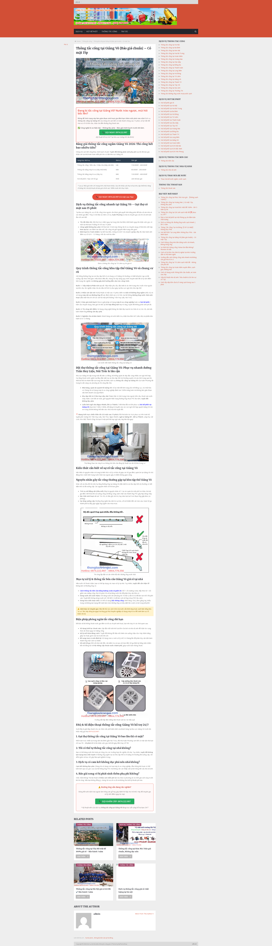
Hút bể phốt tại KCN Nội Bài (171, 146)
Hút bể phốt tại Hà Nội (169, 105)
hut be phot (89, 938)
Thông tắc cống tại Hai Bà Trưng (172, 53)
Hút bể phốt (92, 31)
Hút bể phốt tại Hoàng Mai (170, 128)
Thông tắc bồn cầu (167, 161)
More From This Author (143, 914)
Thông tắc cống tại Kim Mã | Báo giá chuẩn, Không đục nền (134, 850)
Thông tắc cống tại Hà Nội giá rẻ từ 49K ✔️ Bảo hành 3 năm (93, 890)
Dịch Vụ (79, 31)
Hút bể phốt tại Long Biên (170, 137)
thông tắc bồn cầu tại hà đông (103, 938)
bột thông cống (118, 600)
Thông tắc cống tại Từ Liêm (171, 76)
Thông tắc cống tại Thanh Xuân (172, 68)
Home (79, 41)
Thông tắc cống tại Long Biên (171, 70)
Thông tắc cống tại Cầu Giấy (171, 62)
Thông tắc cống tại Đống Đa (171, 65)
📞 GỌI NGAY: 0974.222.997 (114, 132)
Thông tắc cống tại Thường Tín (172, 91)
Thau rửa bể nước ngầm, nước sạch (173, 179)
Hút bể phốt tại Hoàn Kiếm (170, 143)
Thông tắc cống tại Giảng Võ (171, 79)
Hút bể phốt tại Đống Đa (169, 131)
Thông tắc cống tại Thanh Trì (171, 82)
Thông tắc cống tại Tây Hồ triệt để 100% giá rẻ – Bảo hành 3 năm (91, 850)
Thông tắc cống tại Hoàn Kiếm (172, 56)
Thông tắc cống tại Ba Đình (170, 47)
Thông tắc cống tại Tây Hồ (170, 85)
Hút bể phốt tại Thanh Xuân (171, 120)
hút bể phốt (144, 302)
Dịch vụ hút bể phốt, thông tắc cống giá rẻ (99, 944)
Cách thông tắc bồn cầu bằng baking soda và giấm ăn (101, 591)
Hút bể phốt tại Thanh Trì (170, 134)
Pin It (66, 44)
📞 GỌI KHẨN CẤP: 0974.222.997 (115, 801)
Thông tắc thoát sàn (168, 188)
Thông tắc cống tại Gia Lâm (170, 88)
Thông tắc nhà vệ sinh (168, 170)
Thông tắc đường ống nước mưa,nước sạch (176, 93)
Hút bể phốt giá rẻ (167, 103)
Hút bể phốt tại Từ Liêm (169, 117)
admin (97, 914)
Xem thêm (81, 856)
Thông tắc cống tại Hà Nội (170, 45)
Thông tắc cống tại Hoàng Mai (171, 59)
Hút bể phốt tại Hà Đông (170, 114)
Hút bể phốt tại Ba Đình (169, 111)
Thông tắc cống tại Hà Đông (171, 73)
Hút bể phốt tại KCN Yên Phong (172, 151)
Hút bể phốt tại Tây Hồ (169, 126)
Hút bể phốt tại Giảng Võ (170, 140)
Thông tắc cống (109, 31)
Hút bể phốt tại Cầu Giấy (169, 123)
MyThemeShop (122, 944)
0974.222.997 (94, 731)
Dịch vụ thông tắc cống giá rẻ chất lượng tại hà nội (133, 890)
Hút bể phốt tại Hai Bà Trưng (171, 108)
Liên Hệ (77, 2)
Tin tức (124, 31)
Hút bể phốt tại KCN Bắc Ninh (171, 149)
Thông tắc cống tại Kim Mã (170, 50)
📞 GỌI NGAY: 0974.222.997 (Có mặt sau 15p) (114, 197)
